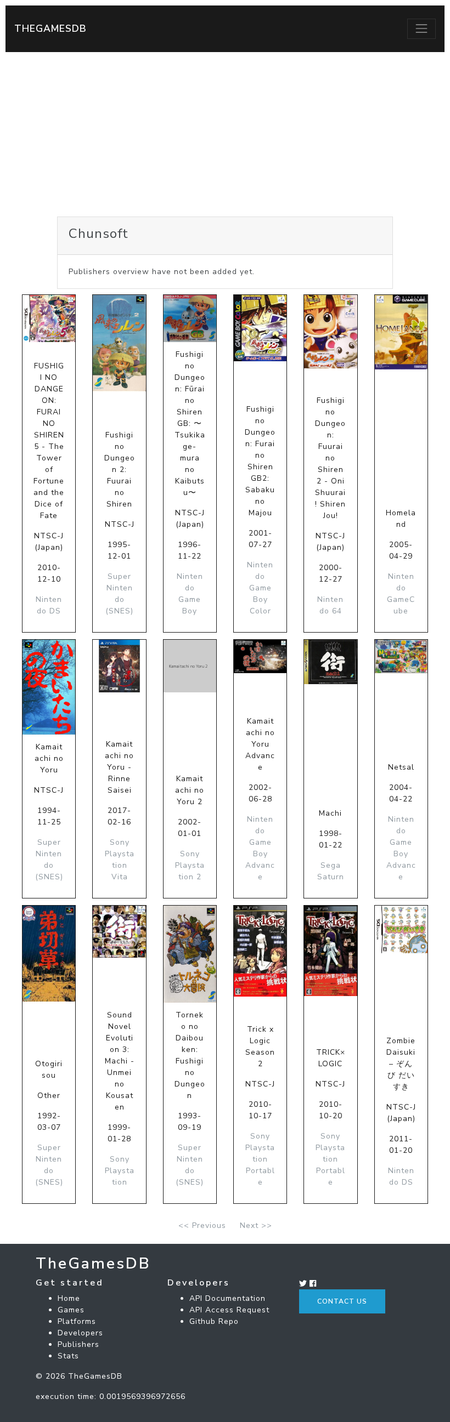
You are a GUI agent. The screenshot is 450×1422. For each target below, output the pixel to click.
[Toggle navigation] (421, 28)
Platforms (77, 1321)
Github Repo (214, 1321)
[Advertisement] (225, 134)
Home (69, 1298)
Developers (80, 1333)
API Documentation (227, 1298)
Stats (68, 1356)
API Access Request (229, 1310)
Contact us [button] (342, 1301)
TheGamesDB (50, 28)
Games (71, 1310)
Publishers (78, 1344)
